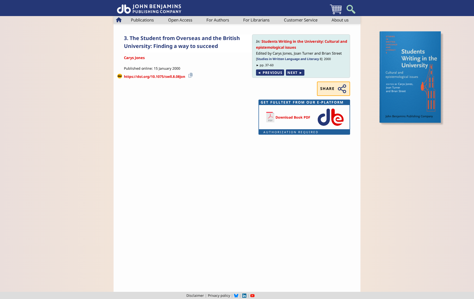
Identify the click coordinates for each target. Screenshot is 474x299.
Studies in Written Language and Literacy (288, 59)
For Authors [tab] (217, 20)
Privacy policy (219, 295)
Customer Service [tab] (300, 20)
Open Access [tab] (180, 20)
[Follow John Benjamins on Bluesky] (236, 295)
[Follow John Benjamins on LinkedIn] (244, 295)
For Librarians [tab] (256, 20)
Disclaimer (195, 295)
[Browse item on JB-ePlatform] (330, 126)
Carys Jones (134, 57)
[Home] (149, 6)
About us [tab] (340, 20)
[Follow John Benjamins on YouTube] (252, 295)
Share (327, 88)
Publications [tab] (142, 20)
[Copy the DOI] (189, 74)
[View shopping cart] (336, 14)
